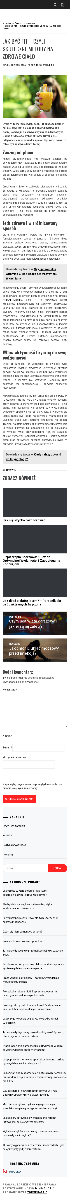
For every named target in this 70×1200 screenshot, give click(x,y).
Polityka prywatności (14, 845)
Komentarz (10, 689)
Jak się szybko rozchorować (24, 520)
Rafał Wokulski (45, 65)
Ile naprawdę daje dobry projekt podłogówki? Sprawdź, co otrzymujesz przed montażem (35, 1034)
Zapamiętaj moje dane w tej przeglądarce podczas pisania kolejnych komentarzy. (32, 786)
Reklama (8, 854)
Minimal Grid (44, 1188)
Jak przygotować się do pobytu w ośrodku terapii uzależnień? (30, 1020)
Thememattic (37, 1192)
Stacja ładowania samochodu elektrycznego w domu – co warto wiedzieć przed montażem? (34, 1047)
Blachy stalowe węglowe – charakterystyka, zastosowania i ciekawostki (28, 906)
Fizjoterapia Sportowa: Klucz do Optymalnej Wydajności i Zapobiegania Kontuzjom (31, 560)
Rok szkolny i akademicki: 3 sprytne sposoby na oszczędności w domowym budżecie (30, 993)
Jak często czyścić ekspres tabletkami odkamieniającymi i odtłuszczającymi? (25, 892)
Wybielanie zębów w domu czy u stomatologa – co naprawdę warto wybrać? (31, 1133)
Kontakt (7, 835)
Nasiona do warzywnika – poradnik (22, 941)
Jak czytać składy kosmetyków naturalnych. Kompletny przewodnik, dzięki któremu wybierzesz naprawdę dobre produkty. (35, 1077)
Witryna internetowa (14, 757)
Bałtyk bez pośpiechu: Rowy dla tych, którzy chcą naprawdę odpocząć (30, 920)
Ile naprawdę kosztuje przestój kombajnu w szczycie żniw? (33, 952)
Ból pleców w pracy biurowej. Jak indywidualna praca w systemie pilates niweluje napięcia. (33, 966)
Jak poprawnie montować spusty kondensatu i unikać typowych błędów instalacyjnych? (33, 1061)
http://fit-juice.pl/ (12, 299)
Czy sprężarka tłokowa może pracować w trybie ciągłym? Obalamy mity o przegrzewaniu (30, 1092)
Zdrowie (11, 470)
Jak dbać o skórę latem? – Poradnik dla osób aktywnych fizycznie (32, 602)
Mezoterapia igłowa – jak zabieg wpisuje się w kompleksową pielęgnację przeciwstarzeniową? (30, 1106)
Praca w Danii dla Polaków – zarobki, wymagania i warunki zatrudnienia (31, 979)
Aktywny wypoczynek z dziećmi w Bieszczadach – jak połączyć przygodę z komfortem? (33, 1147)
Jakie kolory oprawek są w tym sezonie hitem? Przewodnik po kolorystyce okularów (29, 1119)
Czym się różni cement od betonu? (22, 931)
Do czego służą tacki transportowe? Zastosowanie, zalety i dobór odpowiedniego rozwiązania (32, 1007)
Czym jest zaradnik (14, 826)
